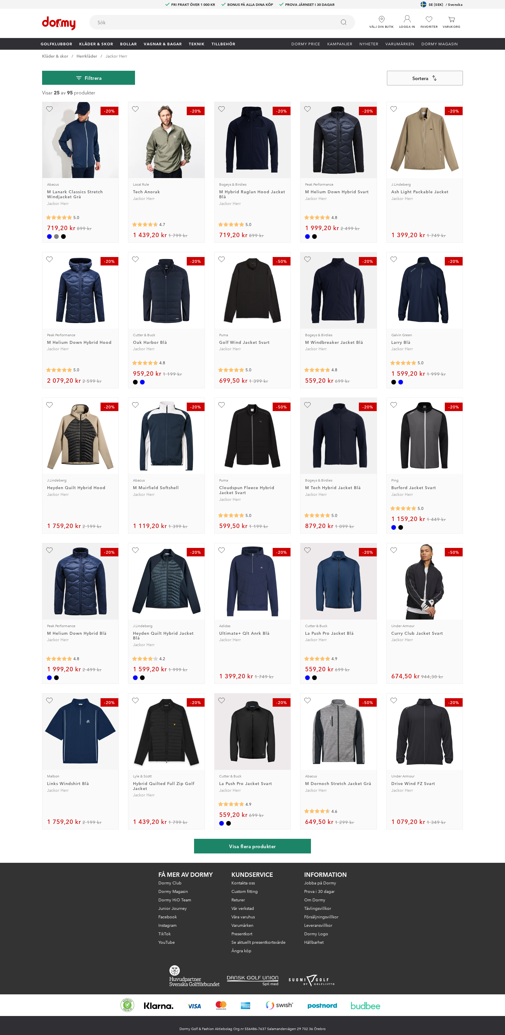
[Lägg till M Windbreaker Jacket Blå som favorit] (307, 259)
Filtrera (93, 78)
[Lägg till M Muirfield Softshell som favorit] (135, 405)
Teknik (197, 43)
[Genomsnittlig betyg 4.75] (145, 363)
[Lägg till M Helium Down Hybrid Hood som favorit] (49, 259)
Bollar (128, 43)
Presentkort (241, 933)
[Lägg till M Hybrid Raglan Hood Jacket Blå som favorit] (222, 109)
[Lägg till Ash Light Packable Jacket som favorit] (394, 109)
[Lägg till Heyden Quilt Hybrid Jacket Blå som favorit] (135, 550)
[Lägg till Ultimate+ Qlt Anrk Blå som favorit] (222, 550)
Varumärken (399, 43)
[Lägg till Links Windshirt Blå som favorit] (49, 701)
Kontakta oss (243, 883)
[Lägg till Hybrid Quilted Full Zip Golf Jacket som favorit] (135, 701)
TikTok (164, 933)
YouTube (166, 942)
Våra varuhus (243, 917)
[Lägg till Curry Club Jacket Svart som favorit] (394, 550)
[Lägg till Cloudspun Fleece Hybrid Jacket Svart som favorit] (222, 405)
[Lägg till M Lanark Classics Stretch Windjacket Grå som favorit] (49, 109)
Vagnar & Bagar (163, 43)
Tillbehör (223, 43)
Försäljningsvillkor (321, 917)
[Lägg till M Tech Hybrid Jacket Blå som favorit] (307, 405)
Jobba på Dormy (320, 883)
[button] (407, 20)
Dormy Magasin (439, 43)
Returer (238, 900)
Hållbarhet (314, 942)
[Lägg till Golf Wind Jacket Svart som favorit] (222, 259)
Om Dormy (314, 900)
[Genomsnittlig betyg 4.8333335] (317, 217)
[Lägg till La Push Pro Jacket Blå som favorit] (307, 550)
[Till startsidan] (58, 23)
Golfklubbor (56, 43)
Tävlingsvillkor (317, 908)
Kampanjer (339, 43)
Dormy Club (169, 883)
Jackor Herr (116, 56)
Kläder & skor (96, 43)
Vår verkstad (242, 908)
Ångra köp (241, 950)
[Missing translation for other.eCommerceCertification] (127, 1005)
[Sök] (344, 22)
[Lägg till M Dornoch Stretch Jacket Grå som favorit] (307, 701)
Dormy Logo (316, 933)
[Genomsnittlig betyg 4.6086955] (317, 811)
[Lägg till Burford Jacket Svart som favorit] (394, 405)
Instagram (167, 925)
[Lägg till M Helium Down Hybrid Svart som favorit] (307, 109)
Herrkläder (87, 56)
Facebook (167, 917)
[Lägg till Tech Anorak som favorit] (135, 109)
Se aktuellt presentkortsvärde (258, 942)
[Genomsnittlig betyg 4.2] (145, 658)
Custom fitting (244, 891)
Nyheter (368, 43)
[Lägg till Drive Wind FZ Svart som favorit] (394, 701)
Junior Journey (172, 908)
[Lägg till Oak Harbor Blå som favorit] (135, 259)
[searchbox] (209, 22)
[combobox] (222, 22)
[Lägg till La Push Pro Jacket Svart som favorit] (222, 701)
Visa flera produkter (252, 846)
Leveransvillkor (318, 925)
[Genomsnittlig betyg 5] (59, 217)
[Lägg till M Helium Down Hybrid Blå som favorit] (49, 550)
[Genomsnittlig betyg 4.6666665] (145, 224)
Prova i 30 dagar (319, 891)
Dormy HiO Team (174, 900)
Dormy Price (305, 43)
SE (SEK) (446, 4)
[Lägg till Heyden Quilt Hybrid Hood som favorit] (49, 405)
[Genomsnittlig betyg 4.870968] (317, 658)
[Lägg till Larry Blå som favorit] (394, 259)
